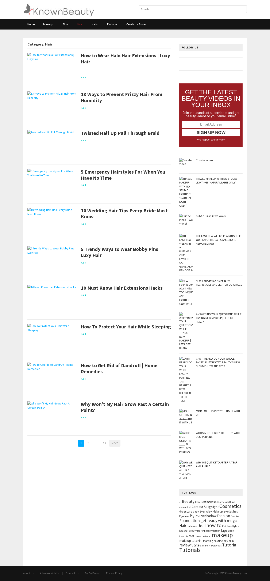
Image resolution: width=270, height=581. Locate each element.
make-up (206, 536)
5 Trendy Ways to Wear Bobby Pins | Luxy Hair (121, 252)
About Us (28, 573)
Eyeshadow (207, 516)
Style (195, 545)
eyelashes (231, 511)
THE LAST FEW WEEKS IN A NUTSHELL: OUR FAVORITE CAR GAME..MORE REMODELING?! (218, 239)
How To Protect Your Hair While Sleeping (126, 327)
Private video (204, 160)
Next (115, 443)
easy (196, 511)
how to (213, 525)
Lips (224, 530)
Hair (83, 77)
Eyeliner (184, 516)
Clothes (221, 502)
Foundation (189, 520)
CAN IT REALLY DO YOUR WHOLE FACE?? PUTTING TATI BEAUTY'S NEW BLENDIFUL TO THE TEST (218, 362)
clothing (230, 501)
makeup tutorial (190, 541)
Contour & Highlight (205, 507)
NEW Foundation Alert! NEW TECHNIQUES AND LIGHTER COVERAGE (219, 282)
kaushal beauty (188, 531)
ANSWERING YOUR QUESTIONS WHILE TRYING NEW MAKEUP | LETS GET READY (219, 318)
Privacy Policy (114, 573)
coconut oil (185, 507)
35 (104, 443)
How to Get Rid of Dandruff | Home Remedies (119, 369)
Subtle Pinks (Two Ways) (211, 216)
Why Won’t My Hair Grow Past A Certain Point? (125, 407)
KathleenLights (230, 526)
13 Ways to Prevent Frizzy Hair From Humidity (121, 97)
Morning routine (213, 541)
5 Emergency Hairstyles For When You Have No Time (123, 175)
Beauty (188, 501)
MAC (192, 536)
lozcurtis (183, 536)
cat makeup (209, 502)
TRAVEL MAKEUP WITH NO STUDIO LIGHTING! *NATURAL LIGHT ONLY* (216, 180)
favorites (235, 516)
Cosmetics (230, 506)
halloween (192, 526)
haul (202, 525)
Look (231, 531)
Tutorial (230, 545)
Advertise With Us (49, 573)
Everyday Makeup (211, 511)
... (180, 502)
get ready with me (216, 520)
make (198, 536)
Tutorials (190, 549)
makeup (222, 535)
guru (235, 521)
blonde (198, 502)
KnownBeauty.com (236, 573)
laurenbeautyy (205, 530)
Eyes (194, 515)
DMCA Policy (92, 573)
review (185, 545)
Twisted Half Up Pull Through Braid (120, 133)
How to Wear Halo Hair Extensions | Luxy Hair (125, 59)
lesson (216, 531)
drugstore (185, 511)
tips (219, 545)
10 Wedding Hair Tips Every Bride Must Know (124, 214)
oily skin (229, 541)
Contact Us (72, 573)
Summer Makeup (208, 545)
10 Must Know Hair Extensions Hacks (122, 288)
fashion (223, 515)
